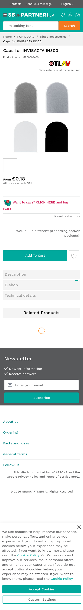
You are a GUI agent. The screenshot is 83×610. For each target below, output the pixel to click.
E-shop (11, 285)
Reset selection (67, 216)
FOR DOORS (26, 36)
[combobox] (31, 25)
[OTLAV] (60, 63)
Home (8, 36)
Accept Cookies (41, 589)
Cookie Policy (28, 555)
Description (15, 274)
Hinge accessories (53, 36)
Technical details (20, 295)
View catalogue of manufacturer (59, 70)
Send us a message (39, 4)
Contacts (15, 4)
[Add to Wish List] (74, 255)
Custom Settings (42, 599)
